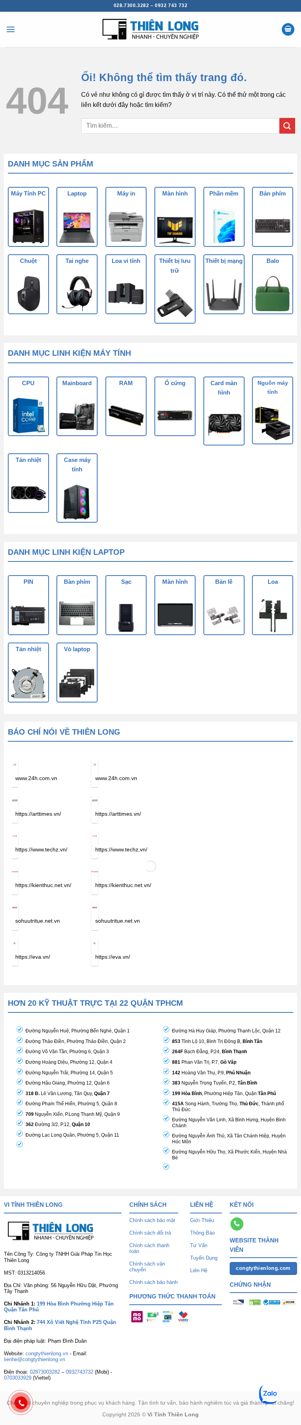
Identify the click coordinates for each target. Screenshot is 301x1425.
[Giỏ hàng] (288, 29)
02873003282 (45, 1372)
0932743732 (79, 1372)
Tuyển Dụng (204, 1258)
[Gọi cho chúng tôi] (236, 1224)
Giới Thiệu (202, 1220)
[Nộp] (287, 125)
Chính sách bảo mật (152, 1220)
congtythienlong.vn (46, 1353)
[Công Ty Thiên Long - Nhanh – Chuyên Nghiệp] (150, 29)
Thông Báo (202, 1233)
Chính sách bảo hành (153, 1282)
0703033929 (17, 1378)
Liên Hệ (198, 1270)
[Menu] (10, 29)
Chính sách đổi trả (150, 1233)
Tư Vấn (198, 1245)
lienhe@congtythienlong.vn (34, 1359)
